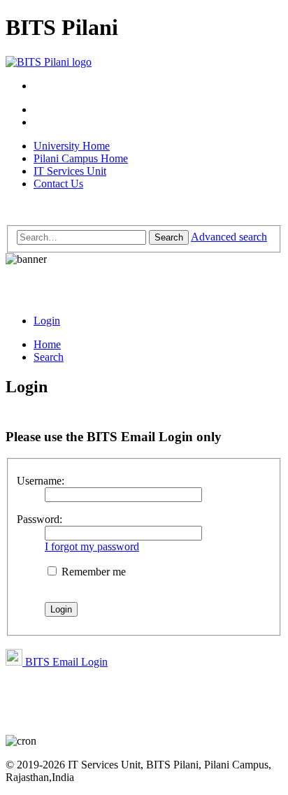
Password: (39, 519)
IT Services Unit (70, 171)
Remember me (92, 572)
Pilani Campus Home (81, 158)
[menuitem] (47, 321)
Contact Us (58, 183)
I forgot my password (92, 546)
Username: (40, 481)
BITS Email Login (65, 662)
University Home (72, 146)
